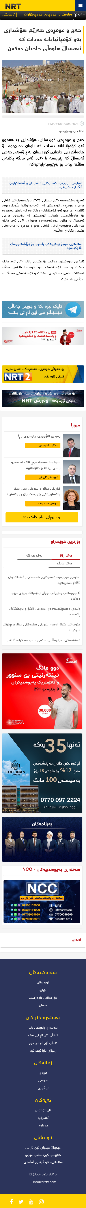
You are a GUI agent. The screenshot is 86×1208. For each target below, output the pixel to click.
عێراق (43, 990)
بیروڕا (75, 425)
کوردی (43, 1073)
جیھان (43, 1005)
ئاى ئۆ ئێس (43, 1110)
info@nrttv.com (44, 1182)
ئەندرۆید (43, 1118)
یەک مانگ (64, 563)
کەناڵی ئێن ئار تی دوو (43, 1043)
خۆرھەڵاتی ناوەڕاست (43, 998)
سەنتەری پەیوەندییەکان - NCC (51, 870)
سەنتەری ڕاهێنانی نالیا (43, 1028)
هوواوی (43, 1125)
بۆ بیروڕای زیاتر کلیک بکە (42, 517)
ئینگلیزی (43, 1088)
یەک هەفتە (34, 555)
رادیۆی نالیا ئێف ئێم (43, 1051)
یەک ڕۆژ (66, 555)
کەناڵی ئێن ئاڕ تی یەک (43, 1035)
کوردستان (43, 982)
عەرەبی (43, 1080)
